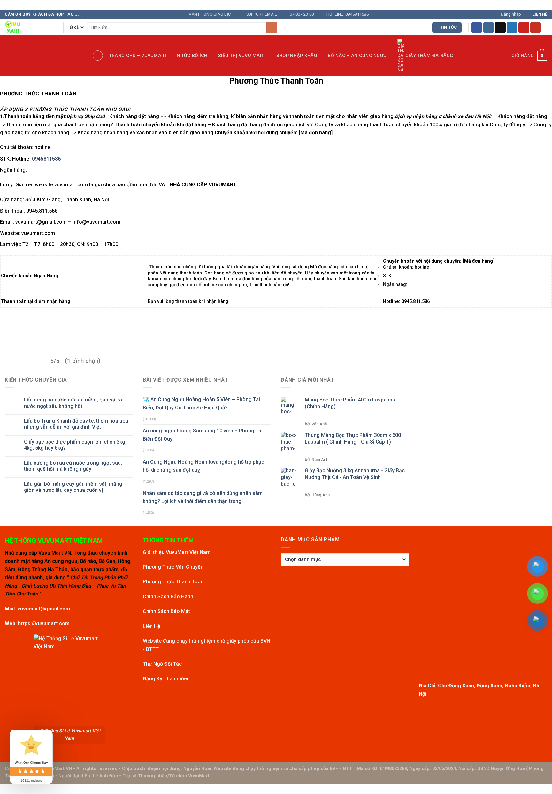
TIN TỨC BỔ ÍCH (190, 55)
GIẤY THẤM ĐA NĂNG (429, 55)
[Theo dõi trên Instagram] (488, 27)
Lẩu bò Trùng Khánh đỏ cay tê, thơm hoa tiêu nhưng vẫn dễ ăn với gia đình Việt (76, 424)
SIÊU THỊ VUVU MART (241, 55)
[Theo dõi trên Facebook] (476, 27)
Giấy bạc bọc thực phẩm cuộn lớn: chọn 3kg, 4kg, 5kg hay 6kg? (75, 445)
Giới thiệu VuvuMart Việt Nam (177, 552)
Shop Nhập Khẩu (296, 55)
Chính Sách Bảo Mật (166, 611)
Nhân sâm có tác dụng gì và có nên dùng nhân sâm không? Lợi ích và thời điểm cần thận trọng (203, 497)
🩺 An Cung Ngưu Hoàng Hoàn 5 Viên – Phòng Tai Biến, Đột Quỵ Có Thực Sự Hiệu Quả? (201, 403)
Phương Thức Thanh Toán (173, 582)
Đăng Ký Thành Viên (166, 679)
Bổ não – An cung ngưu (357, 55)
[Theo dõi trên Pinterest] (523, 27)
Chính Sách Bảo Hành (168, 597)
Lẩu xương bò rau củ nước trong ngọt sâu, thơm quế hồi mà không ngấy (73, 466)
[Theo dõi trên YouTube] (535, 27)
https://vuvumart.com (44, 623)
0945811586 (46, 159)
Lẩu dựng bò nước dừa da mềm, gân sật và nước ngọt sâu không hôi (74, 403)
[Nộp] (271, 27)
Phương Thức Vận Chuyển (173, 567)
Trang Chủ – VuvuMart (138, 55)
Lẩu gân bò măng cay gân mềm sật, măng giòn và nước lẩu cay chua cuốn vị (73, 487)
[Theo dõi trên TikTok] (500, 27)
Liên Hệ (151, 626)
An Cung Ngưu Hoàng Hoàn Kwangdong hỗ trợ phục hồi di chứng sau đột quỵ (203, 466)
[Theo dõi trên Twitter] (512, 27)
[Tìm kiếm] (98, 55)
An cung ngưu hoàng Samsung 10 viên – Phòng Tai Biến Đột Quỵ (203, 435)
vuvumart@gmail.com (43, 609)
